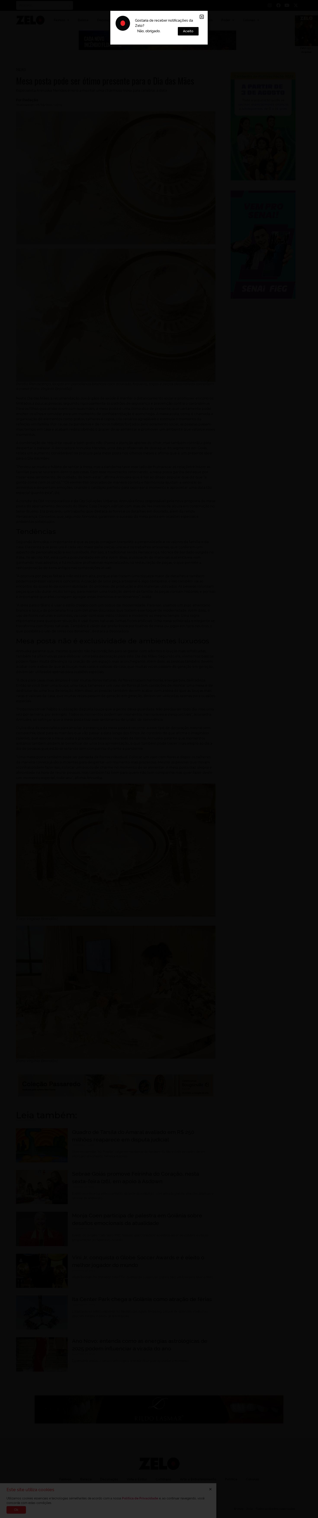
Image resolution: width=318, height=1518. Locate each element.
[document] (159, 759)
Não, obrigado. (149, 31)
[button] (201, 16)
